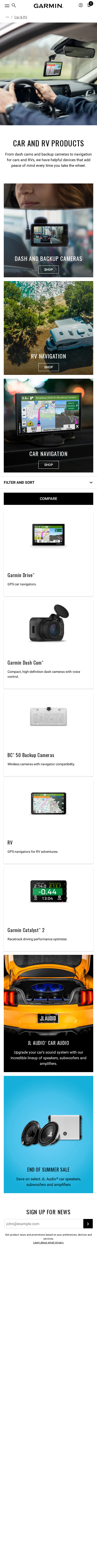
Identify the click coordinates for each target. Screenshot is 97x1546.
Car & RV (20, 17)
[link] (48, 74)
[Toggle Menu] (3, 4)
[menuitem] (13, 6)
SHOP (48, 269)
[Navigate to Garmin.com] (48, 6)
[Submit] (88, 1223)
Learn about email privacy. (48, 1242)
